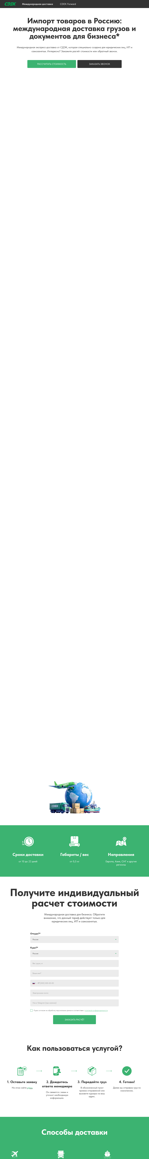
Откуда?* (35, 933)
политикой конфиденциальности (96, 1010)
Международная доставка (37, 3)
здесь (30, 1087)
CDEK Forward (68, 3)
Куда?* (34, 947)
